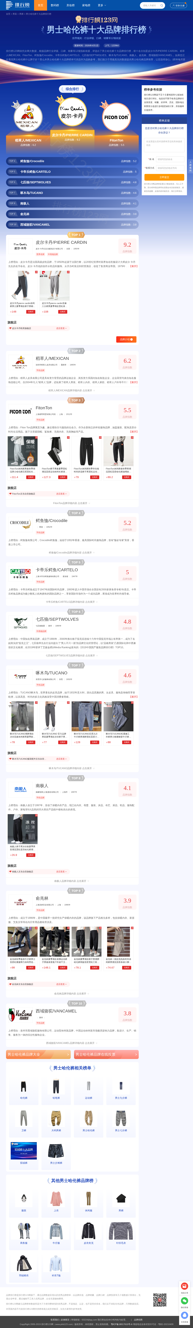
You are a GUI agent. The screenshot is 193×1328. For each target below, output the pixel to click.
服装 (23, 1210)
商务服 (23, 1243)
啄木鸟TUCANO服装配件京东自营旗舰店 (29, 759)
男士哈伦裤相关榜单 (72, 1068)
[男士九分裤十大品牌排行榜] (121, 1086)
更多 (100, 5)
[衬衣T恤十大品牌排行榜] (56, 1263)
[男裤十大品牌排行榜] (121, 1198)
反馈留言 (65, 1319)
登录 (178, 5)
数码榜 (55, 5)
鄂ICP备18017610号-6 (121, 1324)
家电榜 (86, 5)
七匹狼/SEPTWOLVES (57, 619)
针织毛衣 (121, 1243)
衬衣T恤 (56, 1275)
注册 (182, 5)
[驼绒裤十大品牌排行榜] (24, 1150)
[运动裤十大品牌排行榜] (88, 1086)
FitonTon (116, 140)
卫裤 (23, 1130)
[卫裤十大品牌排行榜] (24, 1118)
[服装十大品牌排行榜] (24, 1198)
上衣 (56, 1210)
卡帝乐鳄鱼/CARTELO (57, 570)
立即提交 (164, 177)
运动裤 (88, 1098)
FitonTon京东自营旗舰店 (23, 494)
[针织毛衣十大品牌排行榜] (121, 1231)
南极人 (42, 785)
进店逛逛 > (61, 328)
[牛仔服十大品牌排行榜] (56, 1231)
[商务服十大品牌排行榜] (24, 1231)
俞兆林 (42, 898)
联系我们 (55, 1319)
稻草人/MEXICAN (28, 140)
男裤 (21, 14)
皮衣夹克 (88, 1243)
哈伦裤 (23, 1098)
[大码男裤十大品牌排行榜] (56, 1118)
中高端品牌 (53, 254)
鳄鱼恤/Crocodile (52, 520)
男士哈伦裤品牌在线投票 (106, 1054)
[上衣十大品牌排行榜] (56, 1198)
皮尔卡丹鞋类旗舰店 (21, 328)
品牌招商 (138, 1319)
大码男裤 (56, 1130)
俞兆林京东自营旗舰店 (22, 984)
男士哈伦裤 (89, 1130)
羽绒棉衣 (24, 1275)
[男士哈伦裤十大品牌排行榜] (88, 1118)
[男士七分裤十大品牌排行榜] (121, 1118)
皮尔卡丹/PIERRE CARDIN (72, 135)
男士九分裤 (121, 1098)
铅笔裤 (56, 1098)
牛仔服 (56, 1243)
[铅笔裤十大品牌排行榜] (56, 1086)
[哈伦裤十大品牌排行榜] (24, 1086)
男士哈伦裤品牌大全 (38, 1054)
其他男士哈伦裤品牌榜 (72, 1180)
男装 (15, 14)
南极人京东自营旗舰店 (22, 871)
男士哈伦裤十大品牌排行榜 (38, 14)
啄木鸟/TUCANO (51, 673)
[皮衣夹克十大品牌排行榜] (88, 1231)
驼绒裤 (23, 1163)
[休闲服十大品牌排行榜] (88, 1198)
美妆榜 (70, 5)
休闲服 (88, 1210)
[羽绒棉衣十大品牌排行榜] (24, 1263)
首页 (40, 5)
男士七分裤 (121, 1130)
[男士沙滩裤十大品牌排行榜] (56, 1150)
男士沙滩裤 (56, 1163)
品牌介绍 (126, 339)
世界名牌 (40, 254)
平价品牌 (40, 370)
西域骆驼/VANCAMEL (56, 1011)
